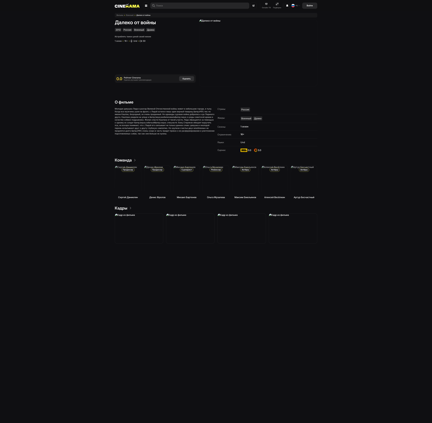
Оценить (186, 78)
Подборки (277, 8)
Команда (123, 160)
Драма (150, 29)
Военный (130, 15)
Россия (127, 29)
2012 (118, 29)
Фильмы (119, 15)
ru (297, 6)
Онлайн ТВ (266, 8)
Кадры (121, 208)
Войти (310, 5)
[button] (139, 228)
